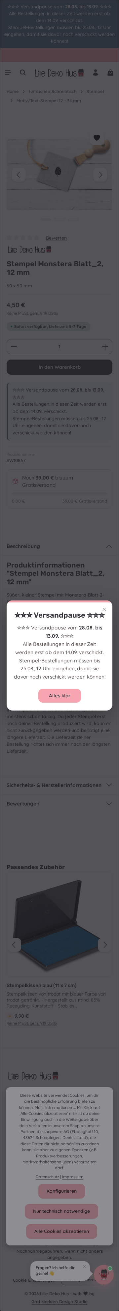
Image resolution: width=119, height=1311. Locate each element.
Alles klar (59, 695)
